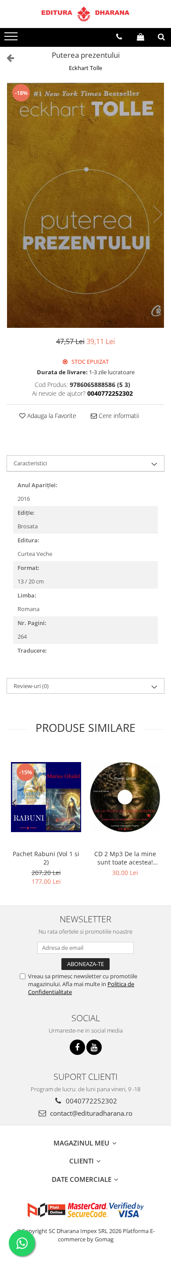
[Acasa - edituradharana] (85, 14)
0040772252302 (90, 1100)
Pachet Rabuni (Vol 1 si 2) (46, 858)
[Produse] (12, 39)
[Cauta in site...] (161, 37)
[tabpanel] (85, 205)
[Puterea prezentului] (85, 205)
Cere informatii (118, 415)
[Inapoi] (6, 57)
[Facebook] (77, 1047)
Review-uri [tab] (31, 686)
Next (157, 214)
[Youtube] (94, 1047)
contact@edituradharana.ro (90, 1113)
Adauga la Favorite (50, 415)
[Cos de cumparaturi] (140, 37)
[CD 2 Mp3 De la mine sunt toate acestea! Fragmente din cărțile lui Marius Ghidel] (125, 797)
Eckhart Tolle (85, 68)
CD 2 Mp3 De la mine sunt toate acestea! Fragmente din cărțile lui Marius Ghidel (125, 858)
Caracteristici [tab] (30, 463)
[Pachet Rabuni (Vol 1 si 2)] (46, 797)
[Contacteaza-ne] (119, 37)
